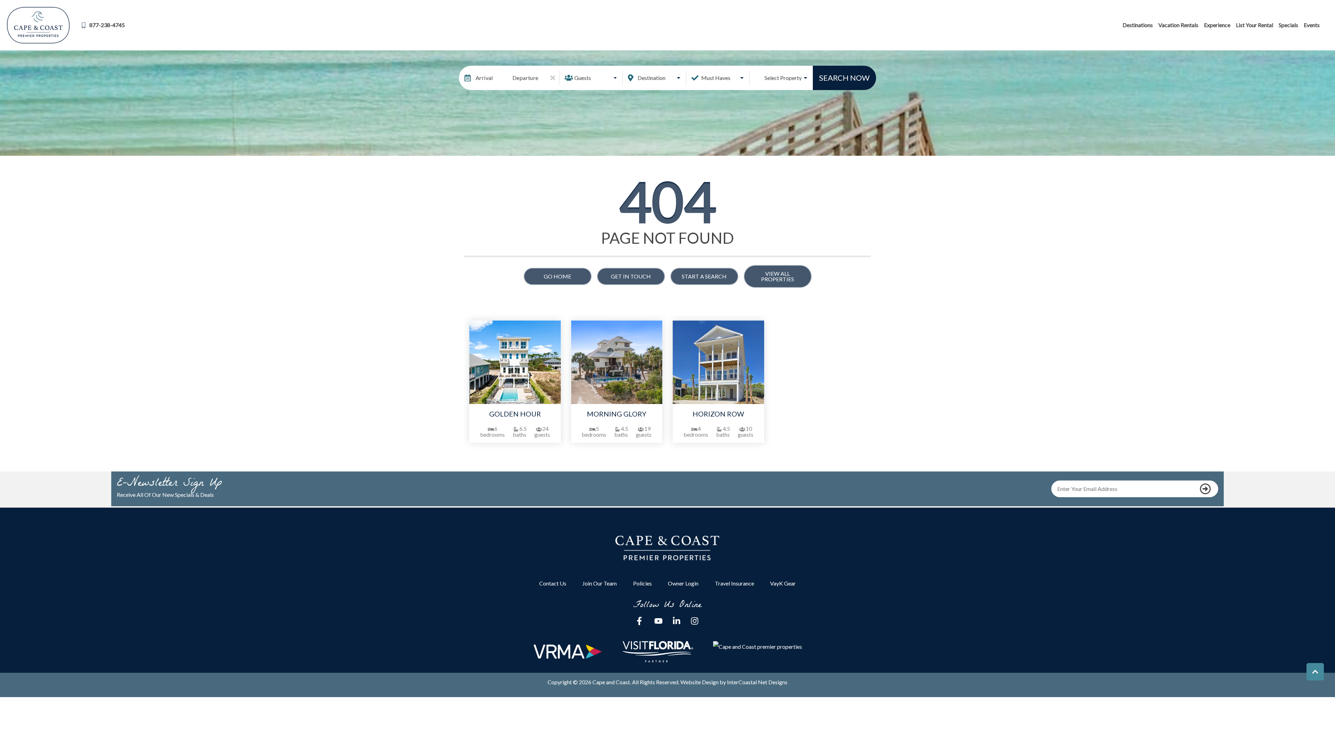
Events (1312, 25)
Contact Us (552, 583)
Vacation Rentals (1178, 25)
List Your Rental (1254, 25)
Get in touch (631, 276)
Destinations (1138, 25)
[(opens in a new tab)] (515, 362)
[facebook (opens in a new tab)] (640, 621)
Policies (642, 583)
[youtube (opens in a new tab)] (658, 621)
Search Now (844, 77)
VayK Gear (783, 583)
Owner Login (683, 583)
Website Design (699, 682)
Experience (1217, 25)
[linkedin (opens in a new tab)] (676, 621)
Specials (1288, 25)
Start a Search (704, 276)
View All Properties (777, 276)
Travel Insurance (734, 583)
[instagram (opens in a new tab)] (694, 621)
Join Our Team (599, 583)
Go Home (557, 276)
